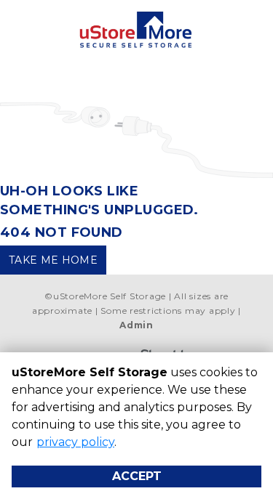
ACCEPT (137, 476)
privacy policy (75, 442)
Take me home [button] (53, 260)
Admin (136, 325)
